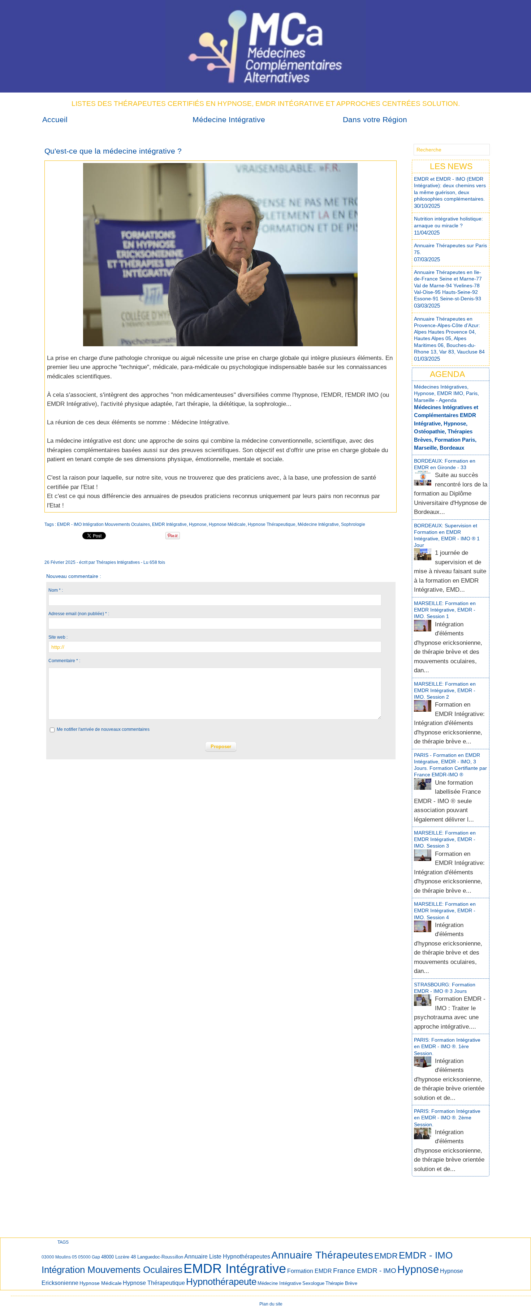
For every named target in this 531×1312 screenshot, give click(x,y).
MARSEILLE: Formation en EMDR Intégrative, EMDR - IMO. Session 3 (445, 839)
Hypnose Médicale (227, 524)
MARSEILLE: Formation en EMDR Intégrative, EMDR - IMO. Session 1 (445, 609)
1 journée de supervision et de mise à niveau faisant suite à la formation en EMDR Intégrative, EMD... (450, 571)
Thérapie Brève (341, 1283)
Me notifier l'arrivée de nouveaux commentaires (103, 729)
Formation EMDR (309, 1271)
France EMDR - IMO (364, 1270)
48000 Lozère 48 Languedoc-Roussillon (142, 1257)
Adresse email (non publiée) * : (78, 613)
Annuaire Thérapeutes (322, 1255)
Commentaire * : (64, 660)
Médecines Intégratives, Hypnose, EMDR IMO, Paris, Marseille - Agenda (446, 393)
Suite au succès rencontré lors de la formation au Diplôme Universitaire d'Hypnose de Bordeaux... (450, 493)
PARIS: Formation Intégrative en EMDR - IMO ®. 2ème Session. (447, 1117)
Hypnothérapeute (221, 1281)
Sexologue (313, 1283)
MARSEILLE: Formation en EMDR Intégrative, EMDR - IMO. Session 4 (445, 910)
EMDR (386, 1255)
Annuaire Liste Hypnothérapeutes (227, 1256)
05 (74, 1257)
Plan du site (270, 1304)
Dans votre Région (375, 119)
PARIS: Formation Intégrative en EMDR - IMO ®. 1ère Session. (447, 1046)
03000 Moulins (56, 1257)
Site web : (58, 637)
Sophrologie (353, 524)
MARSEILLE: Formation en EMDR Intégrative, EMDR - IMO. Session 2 (445, 690)
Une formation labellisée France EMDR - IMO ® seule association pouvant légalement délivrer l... (447, 801)
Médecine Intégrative (229, 119)
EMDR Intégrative (71, 403)
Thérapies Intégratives (118, 562)
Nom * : (55, 590)
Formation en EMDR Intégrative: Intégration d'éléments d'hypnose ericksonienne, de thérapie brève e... (449, 723)
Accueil (55, 119)
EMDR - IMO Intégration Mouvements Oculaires (103, 524)
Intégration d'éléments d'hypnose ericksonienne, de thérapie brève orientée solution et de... (449, 1079)
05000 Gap (89, 1257)
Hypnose (198, 524)
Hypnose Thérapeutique (271, 524)
